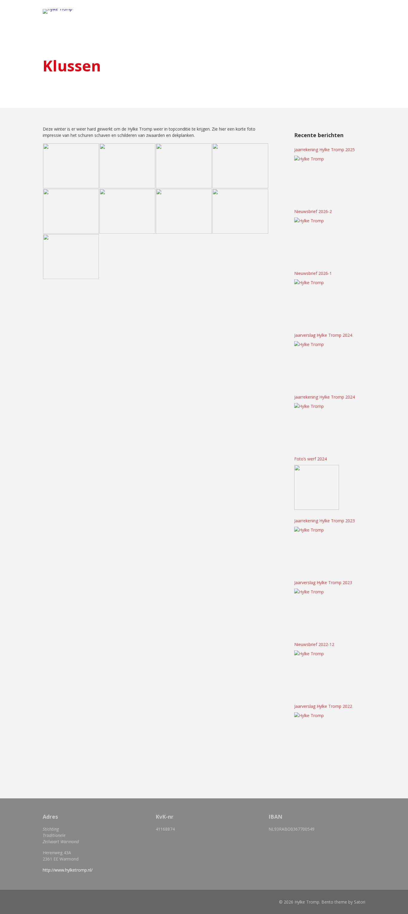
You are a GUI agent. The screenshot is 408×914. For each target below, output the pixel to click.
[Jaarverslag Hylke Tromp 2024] (316, 363)
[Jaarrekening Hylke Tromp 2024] (316, 425)
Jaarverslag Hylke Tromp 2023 (323, 582)
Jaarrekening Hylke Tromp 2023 (324, 520)
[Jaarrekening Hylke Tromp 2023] (316, 549)
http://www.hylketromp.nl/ (68, 870)
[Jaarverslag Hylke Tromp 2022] (316, 734)
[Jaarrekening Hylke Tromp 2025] (316, 178)
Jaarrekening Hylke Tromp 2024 (324, 397)
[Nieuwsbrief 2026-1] (316, 301)
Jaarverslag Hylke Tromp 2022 (323, 706)
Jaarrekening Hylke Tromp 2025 (324, 149)
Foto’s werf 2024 (310, 459)
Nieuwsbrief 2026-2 (313, 211)
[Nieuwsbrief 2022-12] (316, 672)
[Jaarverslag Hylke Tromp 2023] (316, 611)
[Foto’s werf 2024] (316, 487)
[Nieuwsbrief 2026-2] (316, 240)
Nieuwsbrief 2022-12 (314, 644)
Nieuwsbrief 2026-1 (313, 273)
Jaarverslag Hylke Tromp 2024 (323, 335)
